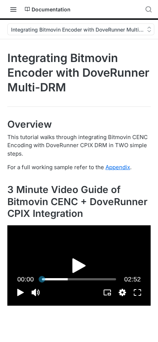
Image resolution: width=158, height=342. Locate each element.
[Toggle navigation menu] (13, 9)
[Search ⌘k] (148, 9)
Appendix (117, 167)
